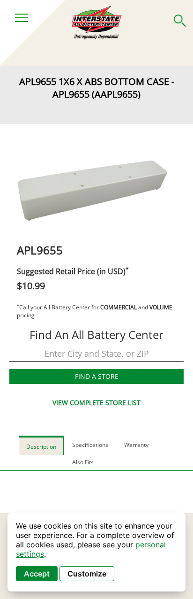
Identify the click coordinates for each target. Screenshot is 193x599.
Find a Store (97, 376)
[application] (96, 552)
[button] (180, 19)
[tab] (41, 445)
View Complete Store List (96, 402)
